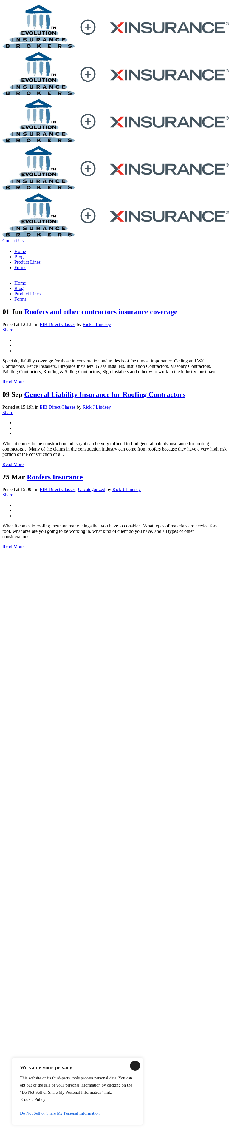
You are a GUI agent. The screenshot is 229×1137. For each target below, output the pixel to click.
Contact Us (13, 240)
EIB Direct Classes (57, 324)
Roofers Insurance (55, 477)
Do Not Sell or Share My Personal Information (60, 1113)
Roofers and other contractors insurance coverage (100, 312)
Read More (13, 381)
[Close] (135, 1066)
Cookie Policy (33, 1099)
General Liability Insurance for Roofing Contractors (104, 394)
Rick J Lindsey (97, 324)
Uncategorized (91, 489)
